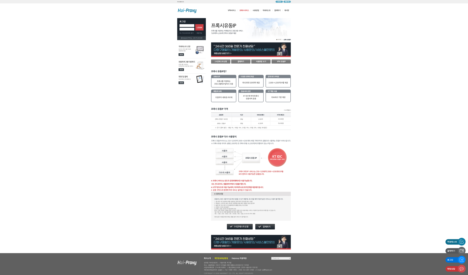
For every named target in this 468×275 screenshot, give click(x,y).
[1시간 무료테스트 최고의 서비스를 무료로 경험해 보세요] (191, 50)
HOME (279, 39)
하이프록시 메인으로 (187, 11)
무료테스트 (267, 10)
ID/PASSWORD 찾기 (187, 33)
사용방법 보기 (261, 61)
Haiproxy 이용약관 (239, 258)
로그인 (279, 2)
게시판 (286, 10)
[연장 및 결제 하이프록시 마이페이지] (191, 81)
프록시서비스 (244, 10)
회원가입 (287, 2)
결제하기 (277, 10)
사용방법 (256, 10)
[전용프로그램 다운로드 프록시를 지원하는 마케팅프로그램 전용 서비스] (191, 66)
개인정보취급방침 (221, 258)
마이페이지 (180, 1)
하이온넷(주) (187, 262)
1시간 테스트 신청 (220, 61)
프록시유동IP (287, 39)
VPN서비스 (232, 10)
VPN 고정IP (281, 61)
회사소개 (207, 258)
